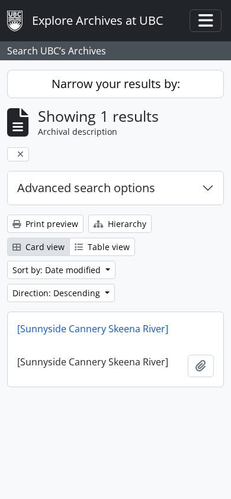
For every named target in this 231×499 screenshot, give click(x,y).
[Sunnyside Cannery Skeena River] (92, 328)
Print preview (50, 223)
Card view (44, 246)
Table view (107, 246)
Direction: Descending (57, 293)
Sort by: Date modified (57, 270)
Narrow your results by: (116, 84)
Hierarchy (125, 223)
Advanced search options (86, 188)
